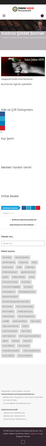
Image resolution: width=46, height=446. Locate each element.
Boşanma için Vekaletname (14, 419)
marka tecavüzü (25, 311)
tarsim (25, 326)
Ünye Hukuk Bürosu (31, 350)
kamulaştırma (9, 291)
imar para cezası (10, 282)
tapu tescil (35, 321)
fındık (19, 267)
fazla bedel (8, 267)
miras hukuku (8, 316)
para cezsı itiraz (20, 321)
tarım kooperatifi (10, 331)
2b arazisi (7, 257)
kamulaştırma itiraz (27, 291)
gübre (5, 277)
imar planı (26, 282)
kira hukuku (7, 306)
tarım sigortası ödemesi (29, 336)
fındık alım (30, 267)
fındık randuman (10, 272)
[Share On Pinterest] (38, 208)
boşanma (23, 262)
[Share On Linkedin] (33, 208)
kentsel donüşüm (10, 296)
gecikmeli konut (28, 272)
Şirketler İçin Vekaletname (14, 416)
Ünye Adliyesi (8, 345)
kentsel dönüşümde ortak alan (16, 301)
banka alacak (9, 262)
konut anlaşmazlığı (25, 306)
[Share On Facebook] (24, 208)
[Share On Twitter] (28, 208)
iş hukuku (28, 287)
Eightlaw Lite (36, 434)
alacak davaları (22, 257)
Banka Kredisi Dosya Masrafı (23, 219)
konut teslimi (8, 311)
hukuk (31, 277)
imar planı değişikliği (11, 287)
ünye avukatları (24, 355)
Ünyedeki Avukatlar (11, 350)
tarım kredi (25, 331)
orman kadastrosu (26, 316)
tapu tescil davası (10, 326)
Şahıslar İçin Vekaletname (14, 413)
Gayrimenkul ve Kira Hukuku (23, 224)
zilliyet (5, 341)
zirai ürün (27, 341)
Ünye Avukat (23, 345)
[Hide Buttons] (1, 132)
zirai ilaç (15, 341)
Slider (12, 213)
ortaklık (6, 321)
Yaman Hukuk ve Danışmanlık (34, 38)
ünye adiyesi (8, 355)
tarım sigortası (9, 336)
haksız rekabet (18, 277)
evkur (34, 262)
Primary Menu (4, 15)
